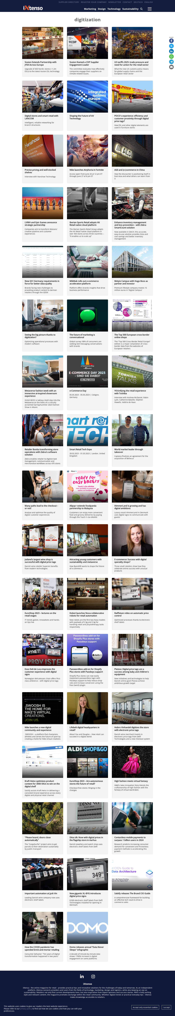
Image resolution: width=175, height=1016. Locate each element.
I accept (166, 1007)
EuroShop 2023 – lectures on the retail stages (40, 614)
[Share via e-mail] (171, 67)
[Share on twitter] (171, 46)
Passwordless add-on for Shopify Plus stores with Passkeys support (86, 670)
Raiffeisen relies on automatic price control (131, 614)
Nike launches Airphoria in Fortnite (87, 169)
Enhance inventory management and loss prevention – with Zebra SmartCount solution (130, 225)
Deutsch (138, 2)
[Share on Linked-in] (171, 51)
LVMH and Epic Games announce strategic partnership (41, 223)
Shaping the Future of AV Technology (82, 117)
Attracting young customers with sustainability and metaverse (86, 561)
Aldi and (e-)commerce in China (129, 169)
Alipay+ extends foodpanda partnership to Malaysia (83, 507)
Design (102, 8)
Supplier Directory (69, 2)
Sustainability (130, 8)
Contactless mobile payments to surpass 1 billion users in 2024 (130, 839)
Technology (114, 8)
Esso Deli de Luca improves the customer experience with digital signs (40, 672)
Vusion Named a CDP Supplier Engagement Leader (84, 63)
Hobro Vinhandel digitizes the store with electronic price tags (131, 728)
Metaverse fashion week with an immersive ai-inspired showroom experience (41, 393)
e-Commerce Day (78, 390)
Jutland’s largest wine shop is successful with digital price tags (40, 561)
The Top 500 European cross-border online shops (131, 336)
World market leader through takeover (128, 450)
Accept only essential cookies (145, 1007)
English (149, 2)
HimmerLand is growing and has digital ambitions (130, 507)
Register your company (94, 2)
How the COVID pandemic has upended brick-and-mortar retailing (42, 948)
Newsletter (114, 2)
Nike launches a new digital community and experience (38, 728)
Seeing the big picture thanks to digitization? (40, 336)
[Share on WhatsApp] (171, 56)
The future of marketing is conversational (82, 336)
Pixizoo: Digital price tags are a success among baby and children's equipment (131, 672)
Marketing (90, 8)
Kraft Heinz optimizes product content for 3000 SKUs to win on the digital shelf (42, 784)
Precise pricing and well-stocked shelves (40, 171)
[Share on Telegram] (171, 61)
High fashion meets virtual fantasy (131, 781)
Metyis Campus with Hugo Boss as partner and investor (131, 282)
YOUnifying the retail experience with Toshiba (130, 392)
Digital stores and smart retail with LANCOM (41, 117)
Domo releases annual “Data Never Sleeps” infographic (87, 948)
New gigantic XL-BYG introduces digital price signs (85, 895)
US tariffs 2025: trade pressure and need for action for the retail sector (131, 63)
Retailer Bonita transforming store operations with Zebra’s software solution (41, 452)
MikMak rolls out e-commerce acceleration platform (84, 282)
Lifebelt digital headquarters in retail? (84, 728)
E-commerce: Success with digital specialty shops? (130, 561)
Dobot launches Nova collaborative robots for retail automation (87, 614)
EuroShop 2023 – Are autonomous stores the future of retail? (86, 782)
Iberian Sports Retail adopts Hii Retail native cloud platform (85, 223)
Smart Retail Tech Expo (81, 449)
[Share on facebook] (171, 40)
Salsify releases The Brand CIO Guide (132, 893)
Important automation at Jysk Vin (41, 893)
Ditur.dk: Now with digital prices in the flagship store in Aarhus (86, 839)
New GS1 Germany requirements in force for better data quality (42, 282)
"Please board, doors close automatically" (38, 839)
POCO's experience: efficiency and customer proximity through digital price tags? (131, 118)
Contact (127, 2)
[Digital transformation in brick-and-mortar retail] (42, 928)
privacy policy (26, 1008)
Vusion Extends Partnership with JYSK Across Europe (40, 63)
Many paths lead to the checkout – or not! (41, 507)
